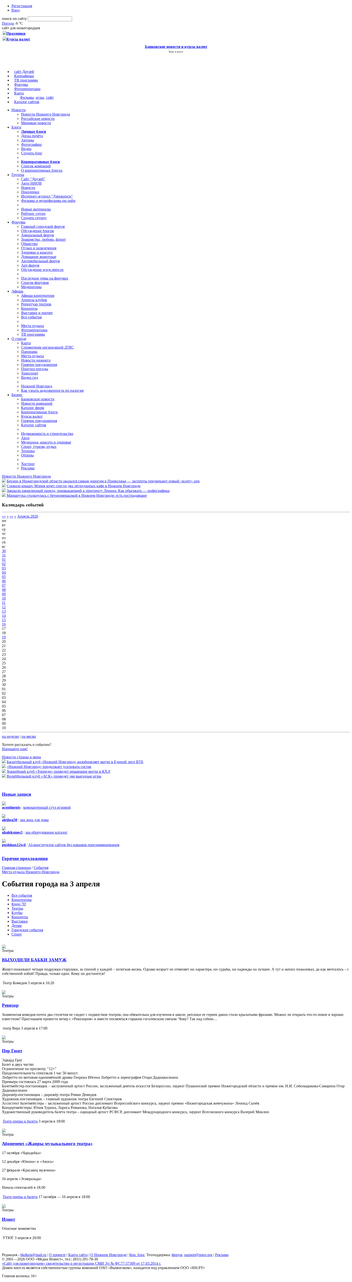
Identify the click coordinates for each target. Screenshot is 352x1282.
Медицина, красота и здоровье (46, 442)
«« (4, 516)
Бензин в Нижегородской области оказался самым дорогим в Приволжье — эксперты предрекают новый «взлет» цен (103, 481)
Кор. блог (136, 1255)
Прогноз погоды (34, 369)
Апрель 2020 (27, 516)
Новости (18, 110)
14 (4, 616)
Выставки (19, 921)
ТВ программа (26, 80)
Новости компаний (36, 403)
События (41, 868)
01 (4, 559)
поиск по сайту (14, 19)
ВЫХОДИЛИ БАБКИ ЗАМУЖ (34, 959)
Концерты (29, 308)
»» (11, 516)
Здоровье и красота (36, 252)
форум (177, 1255)
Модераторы (31, 287)
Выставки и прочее (37, 313)
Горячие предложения (39, 365)
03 (4, 568)
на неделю (10, 736)
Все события (31, 317)
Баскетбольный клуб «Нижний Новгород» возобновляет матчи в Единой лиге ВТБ (75, 762)
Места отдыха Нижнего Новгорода (30, 872)
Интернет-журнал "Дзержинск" (47, 196)
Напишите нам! (15, 749)
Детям (16, 926)
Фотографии (31, 144)
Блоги (16, 127)
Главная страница (16, 868)
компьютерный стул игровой (47, 807)
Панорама (29, 352)
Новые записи (16, 794)
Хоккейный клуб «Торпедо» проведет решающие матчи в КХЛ (58, 771)
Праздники (30, 192)
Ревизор (10, 1005)
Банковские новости (37, 399)
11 (4, 603)
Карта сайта (78, 1255)
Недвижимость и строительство (47, 434)
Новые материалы (36, 209)
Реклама (27, 468)
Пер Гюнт (12, 1050)
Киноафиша (24, 76)
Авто (25, 438)
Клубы (17, 913)
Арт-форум (30, 265)
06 (4, 581)
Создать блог (31, 153)
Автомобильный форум (40, 261)
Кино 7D (18, 904)
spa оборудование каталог (46, 832)
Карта (19, 93)
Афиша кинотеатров (37, 295)
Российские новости (38, 119)
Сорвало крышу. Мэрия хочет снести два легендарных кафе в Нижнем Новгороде (74, 486)
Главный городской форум (43, 226)
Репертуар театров (36, 304)
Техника (28, 451)
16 (4, 624)
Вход (15, 10)
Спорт (16, 934)
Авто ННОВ (31, 183)
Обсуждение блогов (37, 231)
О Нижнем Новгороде (108, 1255)
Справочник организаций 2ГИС (47, 347)
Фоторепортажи (27, 89)
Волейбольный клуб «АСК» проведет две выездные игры (54, 776)
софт (50, 97)
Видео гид (29, 377)
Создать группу (34, 218)
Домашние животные (38, 257)
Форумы (21, 84)
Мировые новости (36, 123)
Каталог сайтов (26, 102)
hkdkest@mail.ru (33, 1255)
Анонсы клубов (34, 300)
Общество (29, 244)
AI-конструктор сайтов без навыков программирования (73, 845)
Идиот (8, 1219)
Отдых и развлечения (38, 248)
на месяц (29, 736)
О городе (18, 339)
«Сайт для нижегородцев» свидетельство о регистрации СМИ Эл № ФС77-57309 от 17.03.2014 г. (81, 1263)
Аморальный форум (37, 235)
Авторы (27, 140)
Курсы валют (32, 416)
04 (4, 572)
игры (40, 97)
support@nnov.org (198, 1255)
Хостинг (28, 464)
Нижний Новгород (36, 386)
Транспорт (29, 373)
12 (4, 607)
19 (4, 637)
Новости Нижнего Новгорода (45, 114)
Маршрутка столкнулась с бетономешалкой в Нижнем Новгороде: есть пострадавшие (77, 495)
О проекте (57, 1255)
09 (4, 594)
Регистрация (21, 6)
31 (4, 555)
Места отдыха (32, 326)
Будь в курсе (176, 51)
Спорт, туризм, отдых (39, 447)
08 (4, 590)
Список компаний (36, 166)
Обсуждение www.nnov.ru (42, 270)
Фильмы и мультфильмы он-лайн (48, 201)
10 (4, 598)
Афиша (17, 291)
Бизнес (17, 395)
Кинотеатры (21, 900)
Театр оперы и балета (20, 1121)
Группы (17, 175)
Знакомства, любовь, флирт (43, 239)
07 (4, 585)
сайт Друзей (24, 72)
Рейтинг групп (33, 213)
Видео (26, 149)
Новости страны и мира (21, 757)
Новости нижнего (36, 360)
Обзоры (27, 455)
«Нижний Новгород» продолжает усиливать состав (49, 767)
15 (4, 620)
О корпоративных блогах (41, 170)
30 (4, 551)
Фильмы (27, 97)
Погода (8, 23)
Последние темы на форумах (44, 278)
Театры (17, 908)
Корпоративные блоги (39, 412)
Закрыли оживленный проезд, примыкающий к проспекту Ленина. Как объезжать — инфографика (88, 491)
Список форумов (35, 283)
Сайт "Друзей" (33, 179)
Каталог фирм (32, 408)
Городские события (27, 930)
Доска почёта (32, 136)
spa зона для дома (34, 820)
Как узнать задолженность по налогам (52, 390)
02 (4, 564)
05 (4, 577)
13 (4, 611)
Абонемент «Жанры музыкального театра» (47, 1143)
